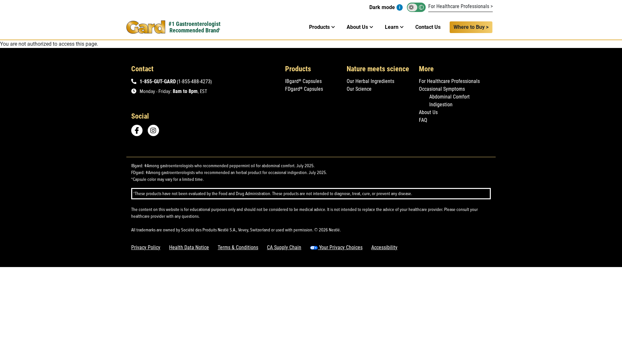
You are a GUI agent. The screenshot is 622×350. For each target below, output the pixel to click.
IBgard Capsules (303, 81)
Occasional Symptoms (442, 89)
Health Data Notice (189, 247)
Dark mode (382, 7)
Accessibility (384, 247)
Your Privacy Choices (340, 247)
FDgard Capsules (304, 89)
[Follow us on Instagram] (155, 130)
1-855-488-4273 (194, 81)
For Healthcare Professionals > (460, 6)
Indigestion (441, 104)
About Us (428, 112)
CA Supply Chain (284, 247)
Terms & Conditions (238, 247)
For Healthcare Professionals (449, 81)
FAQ (423, 120)
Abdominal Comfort (449, 97)
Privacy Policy (145, 247)
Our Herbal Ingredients (370, 81)
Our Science (359, 89)
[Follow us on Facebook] (137, 130)
